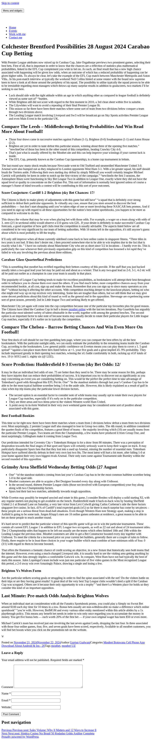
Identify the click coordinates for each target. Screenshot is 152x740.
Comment (7, 687)
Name (6, 693)
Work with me (17, 34)
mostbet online (77, 309)
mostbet (55, 645)
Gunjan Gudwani (80, 642)
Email (6, 700)
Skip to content (10, 3)
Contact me (15, 37)
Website (6, 707)
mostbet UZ (69, 645)
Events (13, 30)
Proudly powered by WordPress (20, 736)
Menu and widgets (12, 10)
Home (12, 27)
